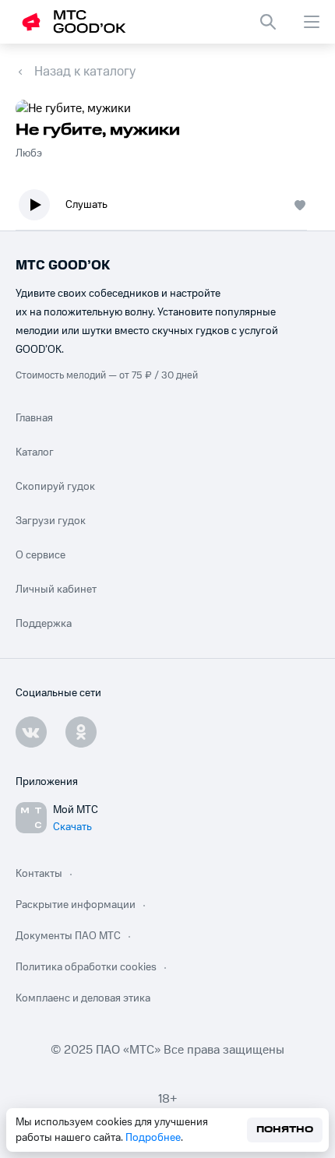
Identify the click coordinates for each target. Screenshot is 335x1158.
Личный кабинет (56, 589)
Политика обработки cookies (86, 967)
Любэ (29, 153)
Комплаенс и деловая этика (83, 998)
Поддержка (44, 624)
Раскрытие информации (76, 905)
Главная (34, 418)
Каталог (35, 452)
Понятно (284, 1129)
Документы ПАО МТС (68, 936)
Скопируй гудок (55, 486)
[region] (167, 208)
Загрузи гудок (51, 521)
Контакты (39, 874)
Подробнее (153, 1138)
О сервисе (40, 555)
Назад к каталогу (85, 71)
